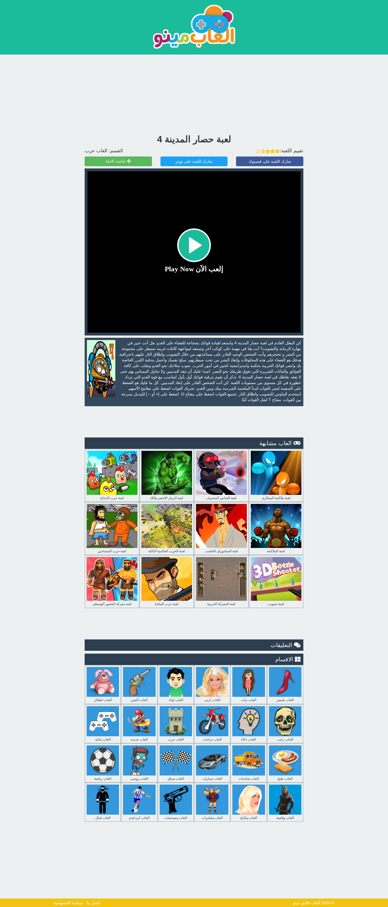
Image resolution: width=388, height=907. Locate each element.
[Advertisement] (194, 92)
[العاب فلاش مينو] (194, 26)
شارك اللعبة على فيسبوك (270, 161)
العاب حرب (96, 150)
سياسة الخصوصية (68, 902)
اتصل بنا (93, 902)
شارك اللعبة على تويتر (193, 161)
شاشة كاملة (116, 161)
